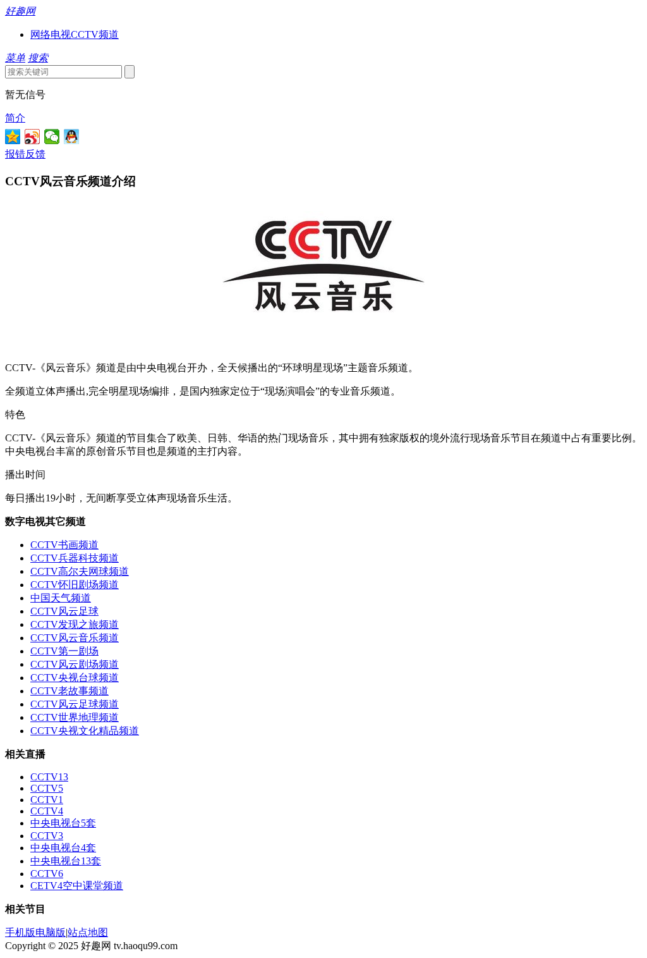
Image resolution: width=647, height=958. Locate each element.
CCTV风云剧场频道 (74, 664)
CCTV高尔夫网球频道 (79, 571)
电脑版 (50, 932)
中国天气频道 (60, 598)
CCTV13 (49, 776)
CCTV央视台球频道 (74, 677)
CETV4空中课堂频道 (76, 885)
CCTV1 (46, 799)
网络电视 (50, 34)
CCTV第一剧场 (64, 651)
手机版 (20, 932)
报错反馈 (25, 154)
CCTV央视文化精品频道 (84, 730)
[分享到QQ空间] (13, 136)
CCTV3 (46, 835)
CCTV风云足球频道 (74, 704)
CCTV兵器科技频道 (74, 558)
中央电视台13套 (65, 861)
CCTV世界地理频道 (74, 717)
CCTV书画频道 (64, 544)
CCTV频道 (95, 34)
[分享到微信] (52, 136)
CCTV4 (46, 811)
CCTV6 (46, 873)
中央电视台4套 (63, 847)
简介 (15, 118)
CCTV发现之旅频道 (74, 624)
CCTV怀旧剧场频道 (74, 584)
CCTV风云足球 (64, 611)
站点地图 (88, 932)
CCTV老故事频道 (69, 690)
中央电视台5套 (63, 823)
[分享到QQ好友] (72, 136)
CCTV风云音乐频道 (74, 637)
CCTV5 (46, 788)
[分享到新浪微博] (32, 136)
